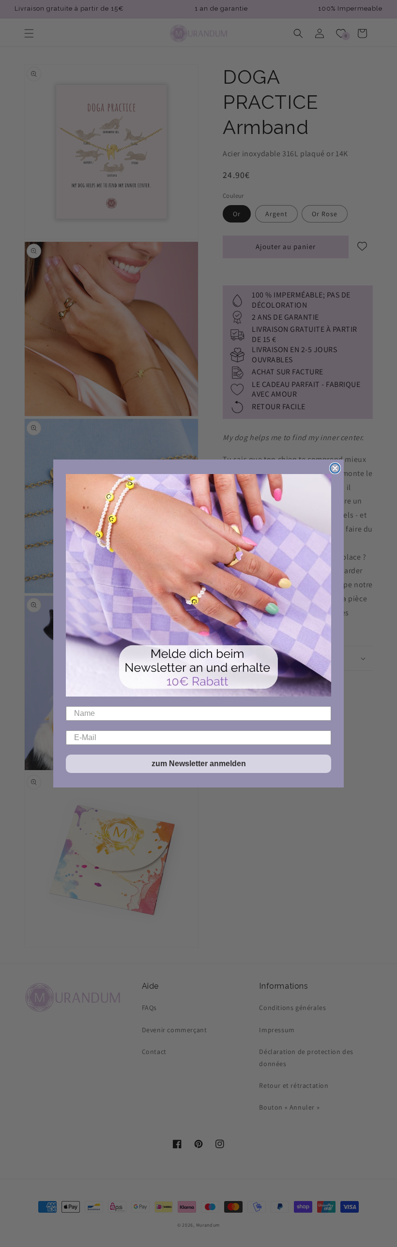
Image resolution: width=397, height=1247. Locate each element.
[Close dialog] (335, 468)
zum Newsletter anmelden (199, 763)
